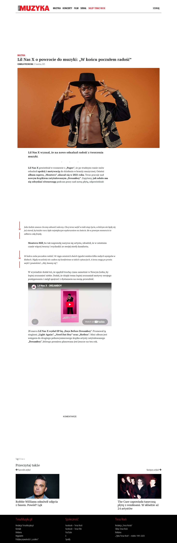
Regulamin (19, 535)
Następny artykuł (153, 469)
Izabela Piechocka (25, 64)
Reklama (19, 532)
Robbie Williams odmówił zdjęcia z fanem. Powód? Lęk (37, 503)
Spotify (67, 539)
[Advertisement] (88, 33)
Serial (83, 8)
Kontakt (18, 528)
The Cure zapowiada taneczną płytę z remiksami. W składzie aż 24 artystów (138, 505)
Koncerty (67, 8)
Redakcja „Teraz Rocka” (123, 525)
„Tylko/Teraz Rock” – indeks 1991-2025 (130, 535)
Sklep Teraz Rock (96, 8)
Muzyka (57, 8)
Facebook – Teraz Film (73, 528)
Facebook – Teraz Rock (73, 525)
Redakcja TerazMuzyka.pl (25, 525)
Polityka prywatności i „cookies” (27, 539)
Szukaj (156, 8)
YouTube (68, 532)
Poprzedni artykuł (24, 469)
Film (76, 8)
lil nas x (22, 458)
